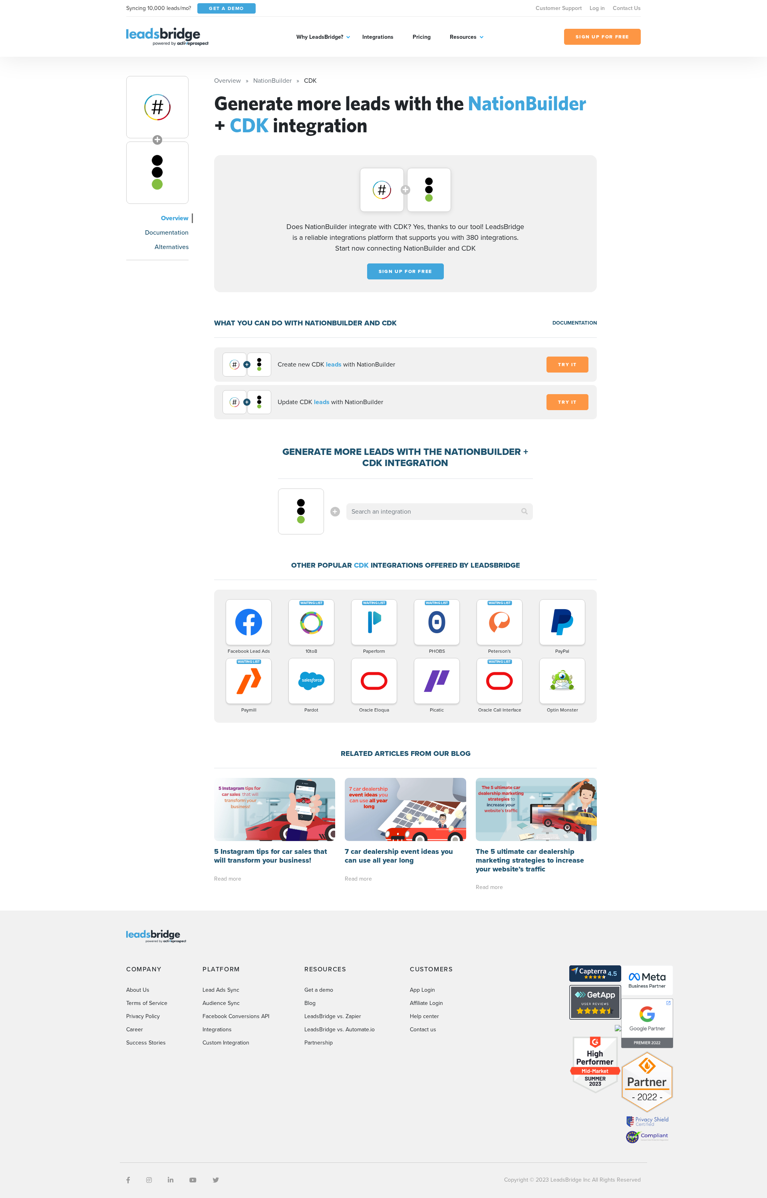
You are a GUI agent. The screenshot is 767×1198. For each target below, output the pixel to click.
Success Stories (146, 1043)
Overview (175, 218)
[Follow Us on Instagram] (149, 1180)
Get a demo (318, 990)
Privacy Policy (143, 1016)
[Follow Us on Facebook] (128, 1180)
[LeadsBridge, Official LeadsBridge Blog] (167, 36)
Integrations (377, 37)
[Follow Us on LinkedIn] (170, 1180)
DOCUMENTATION (574, 323)
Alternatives (172, 246)
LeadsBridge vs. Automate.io (339, 1029)
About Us (137, 990)
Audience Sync (221, 1003)
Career (134, 1029)
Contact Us (627, 8)
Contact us (423, 1029)
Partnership (318, 1043)
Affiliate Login (426, 1003)
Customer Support (559, 8)
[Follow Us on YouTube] (193, 1180)
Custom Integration (226, 1043)
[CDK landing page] (157, 173)
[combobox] (439, 511)
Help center (424, 1016)
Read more (227, 879)
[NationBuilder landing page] (157, 107)
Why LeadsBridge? (319, 37)
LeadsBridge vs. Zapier (332, 1016)
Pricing (422, 37)
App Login (422, 990)
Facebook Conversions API (236, 1016)
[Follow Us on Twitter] (216, 1180)
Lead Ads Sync (221, 990)
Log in (597, 8)
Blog (310, 1003)
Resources (463, 37)
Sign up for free (405, 271)
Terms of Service (146, 1003)
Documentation (167, 232)
